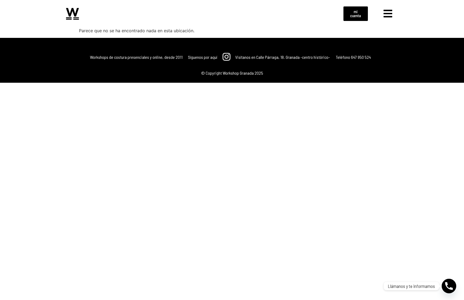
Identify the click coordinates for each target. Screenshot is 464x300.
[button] (388, 13)
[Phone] (449, 286)
